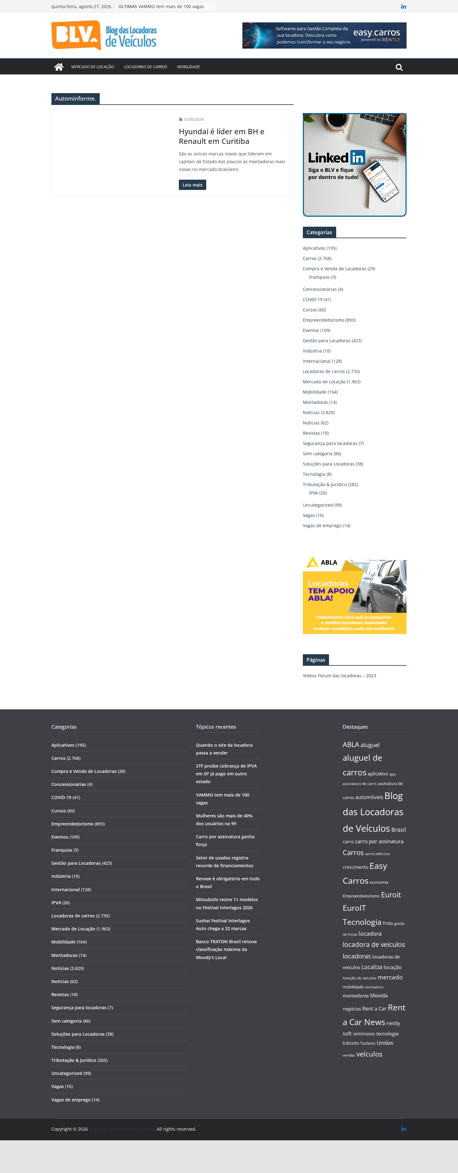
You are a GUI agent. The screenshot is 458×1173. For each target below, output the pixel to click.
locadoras (357, 956)
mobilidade (353, 987)
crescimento (355, 867)
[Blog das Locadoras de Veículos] (58, 66)
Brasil (398, 829)
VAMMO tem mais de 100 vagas (171, 6)
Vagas (309, 515)
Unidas (385, 1042)
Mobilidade (188, 66)
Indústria (312, 351)
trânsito (351, 1043)
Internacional (317, 361)
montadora (374, 987)
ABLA (351, 744)
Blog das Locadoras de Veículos (373, 812)
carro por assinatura (379, 841)
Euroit (391, 895)
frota (388, 923)
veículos (369, 1053)
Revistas (311, 433)
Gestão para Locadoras (327, 340)
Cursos (310, 310)
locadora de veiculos (374, 944)
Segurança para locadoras (330, 443)
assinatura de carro (360, 783)
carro (348, 841)
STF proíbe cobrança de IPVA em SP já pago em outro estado (226, 773)
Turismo (367, 1043)
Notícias (311, 412)
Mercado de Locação (92, 66)
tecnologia (387, 1033)
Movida (379, 995)
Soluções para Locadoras (329, 464)
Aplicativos (314, 248)
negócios (352, 1009)
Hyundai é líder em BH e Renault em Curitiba (222, 136)
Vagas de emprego (322, 525)
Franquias (319, 277)
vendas (349, 1055)
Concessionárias (320, 289)
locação (393, 967)
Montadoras (315, 402)
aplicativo (378, 773)
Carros (310, 258)
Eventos (311, 330)
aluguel (370, 745)
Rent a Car (374, 1008)
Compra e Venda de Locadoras (334, 269)
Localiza (371, 967)
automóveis (369, 797)
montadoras (356, 995)
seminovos (364, 1034)
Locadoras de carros (145, 66)
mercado (390, 977)
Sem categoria (317, 453)
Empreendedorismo (323, 320)
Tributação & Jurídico (325, 484)
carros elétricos (377, 853)
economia (379, 882)
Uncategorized (318, 505)
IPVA (313, 493)
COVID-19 (312, 299)
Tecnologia (314, 474)
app (392, 774)
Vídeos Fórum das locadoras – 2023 (339, 676)
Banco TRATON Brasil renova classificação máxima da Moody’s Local (226, 949)
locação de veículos (359, 977)
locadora (370, 933)
